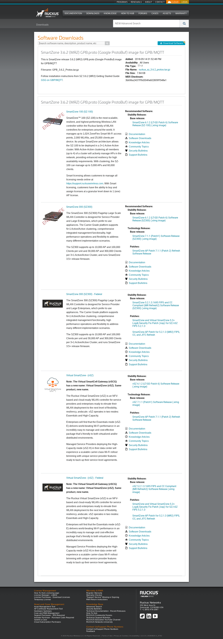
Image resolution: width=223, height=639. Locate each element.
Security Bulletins (138, 150)
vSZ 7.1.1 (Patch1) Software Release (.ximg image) (155, 403)
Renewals (136, 2)
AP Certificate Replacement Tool (48, 609)
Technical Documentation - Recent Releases (105, 611)
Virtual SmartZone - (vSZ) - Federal (84, 477)
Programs (122, 2)
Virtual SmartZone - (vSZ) (80, 375)
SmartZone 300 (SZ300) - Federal (84, 294)
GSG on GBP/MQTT (52, 80)
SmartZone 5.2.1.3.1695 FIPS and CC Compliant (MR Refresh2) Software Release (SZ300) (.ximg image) (155, 305)
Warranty (181, 13)
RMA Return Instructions (97, 599)
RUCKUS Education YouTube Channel (103, 620)
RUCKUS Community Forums (99, 615)
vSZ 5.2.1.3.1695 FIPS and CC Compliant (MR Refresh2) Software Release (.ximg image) (154, 488)
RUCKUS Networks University (99, 622)
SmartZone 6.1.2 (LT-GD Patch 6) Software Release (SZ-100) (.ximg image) (155, 124)
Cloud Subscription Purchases (47, 622)
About (148, 2)
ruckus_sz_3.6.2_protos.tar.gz (154, 69)
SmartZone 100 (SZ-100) (79, 111)
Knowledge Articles (139, 142)
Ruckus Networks (150, 602)
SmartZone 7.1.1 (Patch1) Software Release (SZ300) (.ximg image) (155, 237)
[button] (184, 23)
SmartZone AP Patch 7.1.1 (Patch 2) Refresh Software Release (156, 252)
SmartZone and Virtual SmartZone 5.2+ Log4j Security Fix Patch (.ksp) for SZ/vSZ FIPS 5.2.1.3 (155, 323)
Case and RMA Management (46, 613)
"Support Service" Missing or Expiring (102, 597)
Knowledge (110, 13)
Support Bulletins (138, 154)
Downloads (92, 13)
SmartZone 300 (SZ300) (79, 206)
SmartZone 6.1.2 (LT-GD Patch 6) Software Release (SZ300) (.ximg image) (155, 219)
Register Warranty (94, 593)
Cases (155, 13)
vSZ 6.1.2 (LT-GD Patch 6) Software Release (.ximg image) (155, 385)
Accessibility (134, 636)
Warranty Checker (94, 595)
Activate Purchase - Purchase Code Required (54, 618)
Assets (167, 13)
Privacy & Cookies (121, 636)
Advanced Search (94, 607)
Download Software (173, 43)
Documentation (73, 13)
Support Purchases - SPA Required (49, 615)
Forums (143, 13)
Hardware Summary (43, 611)
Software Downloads (140, 138)
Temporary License (42, 599)
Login (184, 2)
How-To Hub (127, 13)
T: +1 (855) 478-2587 (149, 609)
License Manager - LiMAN (45, 595)
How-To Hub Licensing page (46, 593)
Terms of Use (107, 636)
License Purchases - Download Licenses (52, 597)
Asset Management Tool (44, 607)
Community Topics (139, 146)
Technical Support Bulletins (98, 618)
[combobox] (146, 23)
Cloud (174, 2)
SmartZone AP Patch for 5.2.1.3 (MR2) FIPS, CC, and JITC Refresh (156, 333)
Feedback (90, 631)
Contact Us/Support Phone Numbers (102, 629)
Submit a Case (40, 620)
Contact (159, 2)
